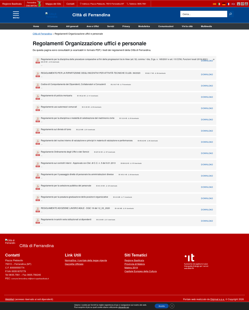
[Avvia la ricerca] (230, 14)
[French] (228, 3)
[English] (233, 3)
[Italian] (219, 3)
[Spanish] (214, 3)
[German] (224, 3)
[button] (162, 306)
